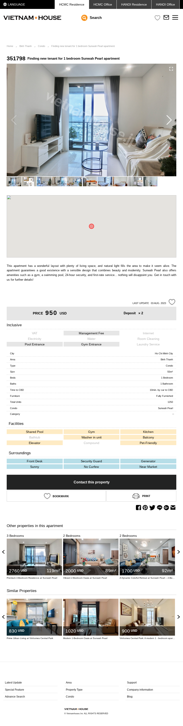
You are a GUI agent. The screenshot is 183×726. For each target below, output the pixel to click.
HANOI (165, 4)
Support (132, 682)
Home (10, 46)
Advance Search (15, 696)
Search (96, 18)
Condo (41, 46)
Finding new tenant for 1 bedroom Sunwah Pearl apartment (83, 46)
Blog (130, 696)
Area (69, 682)
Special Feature (14, 689)
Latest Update (13, 682)
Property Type (74, 689)
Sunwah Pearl (165, 408)
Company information (140, 689)
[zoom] (171, 69)
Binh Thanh (25, 46)
